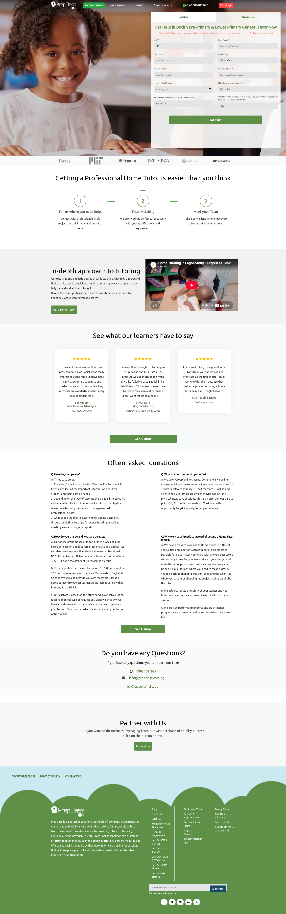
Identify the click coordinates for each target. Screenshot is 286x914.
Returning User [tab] (248, 17)
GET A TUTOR (117, 5)
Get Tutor (216, 119)
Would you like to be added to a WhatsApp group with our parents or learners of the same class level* (248, 98)
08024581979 (146, 671)
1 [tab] (143, 432)
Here (75, 609)
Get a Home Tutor (64, 309)
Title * (156, 40)
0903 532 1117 (164, 5)
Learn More (143, 746)
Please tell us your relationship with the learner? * (175, 97)
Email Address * (160, 69)
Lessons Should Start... (163, 83)
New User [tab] (183, 17)
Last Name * (159, 54)
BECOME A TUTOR (94, 5)
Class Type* (223, 54)
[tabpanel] (81, 385)
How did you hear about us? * (231, 83)
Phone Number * (225, 69)
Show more (82, 402)
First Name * (223, 40)
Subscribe (217, 888)
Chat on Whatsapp (144, 686)
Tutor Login (226, 5)
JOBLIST (139, 5)
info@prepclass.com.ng (146, 678)
